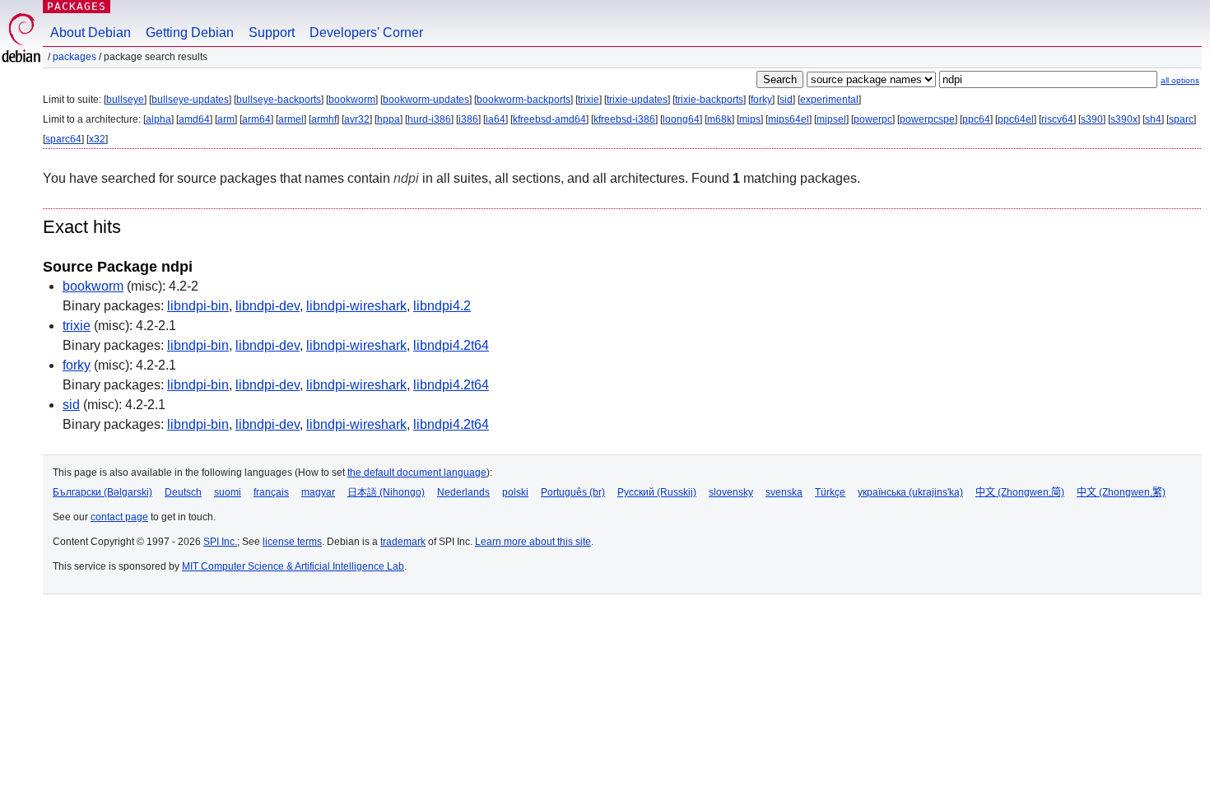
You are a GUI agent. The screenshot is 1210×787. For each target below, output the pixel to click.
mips (750, 119)
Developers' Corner (366, 33)
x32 (97, 139)
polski (515, 492)
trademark (403, 541)
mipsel (831, 119)
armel (291, 119)
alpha (158, 119)
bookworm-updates (426, 99)
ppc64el (1016, 119)
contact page (119, 517)
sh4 (1153, 119)
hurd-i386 (429, 119)
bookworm (351, 99)
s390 (1092, 119)
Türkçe (830, 492)
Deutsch (183, 492)
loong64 (681, 119)
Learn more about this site (533, 541)
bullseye (125, 99)
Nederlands (463, 492)
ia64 (495, 119)
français (271, 492)
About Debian (90, 33)
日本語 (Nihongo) (386, 492)
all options (1180, 80)
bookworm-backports (523, 99)
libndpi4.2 (442, 306)
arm (226, 119)
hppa (388, 119)
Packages (76, 6)
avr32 (357, 119)
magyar (318, 492)
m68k (719, 119)
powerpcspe (927, 119)
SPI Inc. (220, 541)
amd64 (194, 119)
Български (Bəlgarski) (102, 492)
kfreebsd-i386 (624, 119)
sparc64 (63, 139)
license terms (292, 541)
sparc (1181, 119)
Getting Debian (190, 33)
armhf (324, 119)
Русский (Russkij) (656, 492)
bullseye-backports (278, 99)
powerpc (873, 119)
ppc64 (976, 119)
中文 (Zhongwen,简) (1019, 492)
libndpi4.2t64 (451, 345)
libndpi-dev (267, 306)
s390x (1124, 119)
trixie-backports (709, 99)
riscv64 (1057, 119)
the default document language (416, 472)
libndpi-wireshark (356, 306)
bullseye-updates (190, 99)
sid (786, 99)
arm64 (256, 119)
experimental (829, 99)
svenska (784, 492)
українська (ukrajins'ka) (910, 492)
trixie (588, 99)
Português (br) (573, 492)
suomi (227, 492)
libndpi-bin (198, 306)
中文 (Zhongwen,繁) (1121, 492)
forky (761, 99)
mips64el (788, 119)
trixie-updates (637, 99)
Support (272, 33)
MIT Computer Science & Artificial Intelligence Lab (293, 566)
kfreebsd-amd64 (549, 119)
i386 (468, 119)
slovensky (731, 492)
